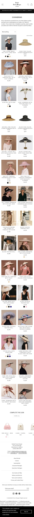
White (12, 56)
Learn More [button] (6, 514)
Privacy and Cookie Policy (17, 480)
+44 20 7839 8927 (22, 453)
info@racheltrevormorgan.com (19, 451)
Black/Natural (6, 56)
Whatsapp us (14, 453)
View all (17, 416)
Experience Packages (17, 468)
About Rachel (17, 458)
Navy (11, 307)
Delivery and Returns (17, 475)
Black (8, 56)
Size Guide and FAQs (17, 473)
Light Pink (6, 437)
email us (28, 24)
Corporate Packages (17, 465)
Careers (17, 460)
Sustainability (17, 463)
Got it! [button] (26, 511)
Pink (26, 307)
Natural (10, 56)
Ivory (12, 356)
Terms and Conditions (17, 478)
